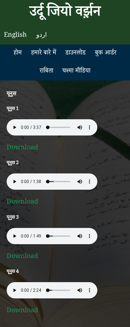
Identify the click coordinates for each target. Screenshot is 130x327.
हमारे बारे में (43, 53)
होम (18, 53)
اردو (41, 36)
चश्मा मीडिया (76, 71)
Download (22, 148)
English (15, 36)
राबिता (46, 71)
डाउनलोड (75, 53)
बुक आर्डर (105, 53)
